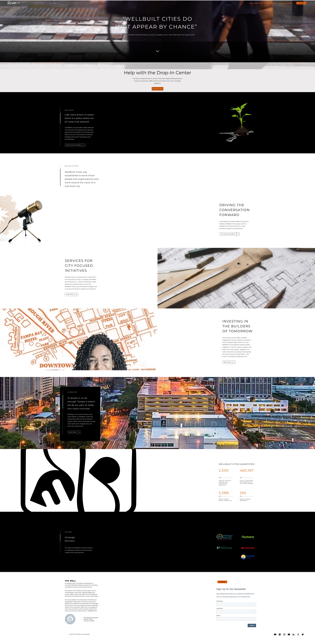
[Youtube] (289, 634)
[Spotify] (279, 634)
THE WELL (70, 581)
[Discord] (275, 634)
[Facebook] (298, 634)
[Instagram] (284, 634)
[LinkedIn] (293, 634)
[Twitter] (302, 634)
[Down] (157, 51)
